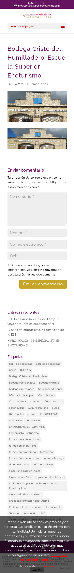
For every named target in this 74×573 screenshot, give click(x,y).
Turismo (14, 513)
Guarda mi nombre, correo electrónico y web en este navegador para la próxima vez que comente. (34, 270)
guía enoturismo (43, 464)
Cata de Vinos (17, 401)
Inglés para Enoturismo (50, 477)
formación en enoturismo (24, 458)
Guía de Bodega (19, 464)
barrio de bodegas (20, 364)
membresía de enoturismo (25, 494)
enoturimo (15, 420)
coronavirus (16, 408)
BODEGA (25, 370)
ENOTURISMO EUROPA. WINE (27, 427)
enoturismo (33, 420)
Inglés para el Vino (20, 477)
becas (12, 370)
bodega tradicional (50, 389)
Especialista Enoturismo (24, 433)
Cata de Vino (46, 395)
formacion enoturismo (23, 445)
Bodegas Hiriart (49, 382)
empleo (31, 414)
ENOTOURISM (48, 414)
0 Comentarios (37, 84)
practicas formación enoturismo (29, 500)
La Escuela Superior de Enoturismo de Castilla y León (32, 486)
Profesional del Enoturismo (25, 507)
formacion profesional (22, 452)
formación (46, 452)
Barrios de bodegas (48, 364)
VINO (42, 513)
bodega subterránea (21, 389)
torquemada (53, 507)
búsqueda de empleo (21, 395)
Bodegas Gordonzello (22, 382)
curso (55, 408)
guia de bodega (54, 458)
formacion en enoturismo (24, 439)
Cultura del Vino (38, 408)
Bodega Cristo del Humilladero (28, 376)
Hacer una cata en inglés (24, 471)
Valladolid (29, 513)
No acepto (28, 566)
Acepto (48, 566)
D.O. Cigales (16, 414)
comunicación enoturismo (46, 401)
